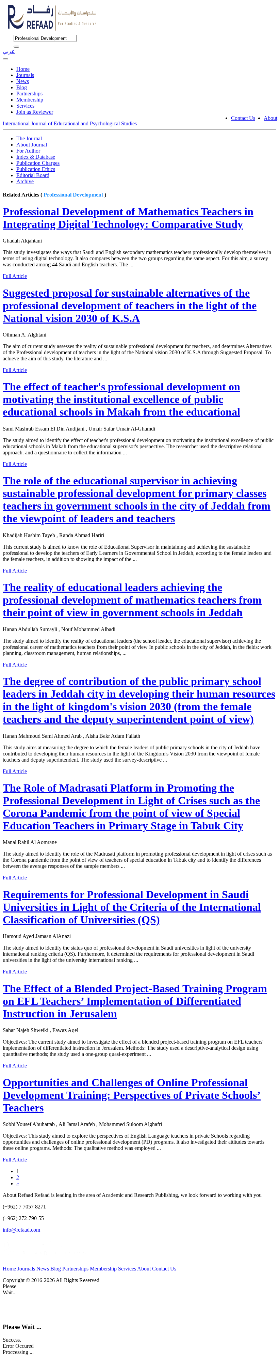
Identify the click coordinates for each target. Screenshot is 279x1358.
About (270, 118)
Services (25, 106)
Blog (21, 87)
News (22, 81)
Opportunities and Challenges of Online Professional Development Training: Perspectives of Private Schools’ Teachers (132, 1095)
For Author (28, 151)
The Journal (29, 138)
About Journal (31, 144)
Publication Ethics (35, 169)
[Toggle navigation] (5, 59)
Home (23, 69)
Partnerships (29, 93)
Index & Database (35, 157)
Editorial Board (32, 175)
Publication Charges (38, 163)
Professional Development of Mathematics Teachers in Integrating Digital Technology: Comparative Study (128, 217)
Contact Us (243, 118)
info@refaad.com (21, 1230)
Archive (25, 181)
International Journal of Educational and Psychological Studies (70, 123)
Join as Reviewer (34, 112)
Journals (25, 75)
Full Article (15, 276)
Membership (29, 100)
